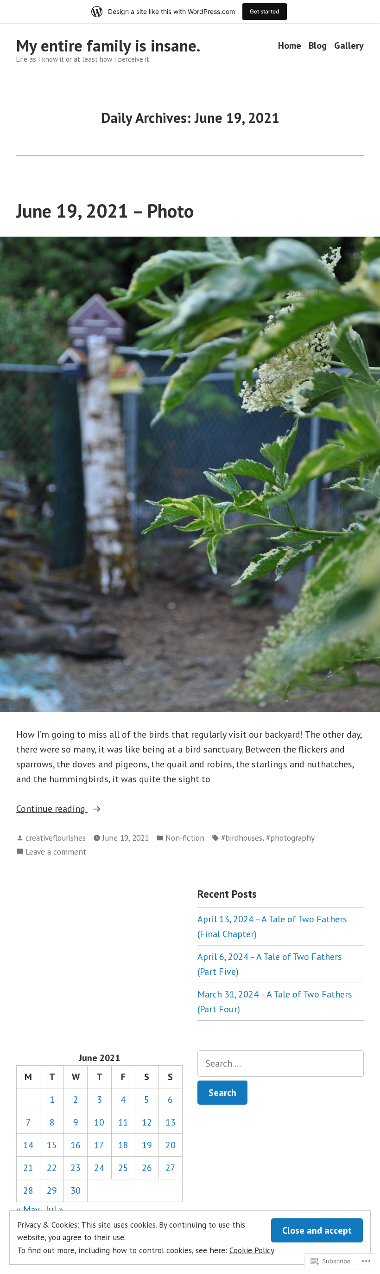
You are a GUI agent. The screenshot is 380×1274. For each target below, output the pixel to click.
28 (28, 1190)
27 (170, 1168)
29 (52, 1190)
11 (123, 1122)
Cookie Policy (251, 1250)
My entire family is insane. (108, 45)
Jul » (54, 1209)
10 (99, 1122)
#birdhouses (241, 837)
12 (147, 1122)
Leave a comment (55, 852)
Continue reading (52, 809)
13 (170, 1122)
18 (123, 1145)
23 (75, 1168)
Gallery (349, 45)
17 (99, 1145)
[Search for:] (280, 1063)
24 (99, 1168)
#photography (290, 837)
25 (123, 1168)
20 (170, 1145)
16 (75, 1145)
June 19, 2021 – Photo (105, 211)
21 (28, 1168)
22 (52, 1168)
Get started (264, 11)
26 (147, 1168)
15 (52, 1145)
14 (28, 1145)
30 (75, 1190)
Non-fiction (184, 837)
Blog (318, 45)
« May (27, 1209)
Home (289, 45)
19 (147, 1145)
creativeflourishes (55, 837)
